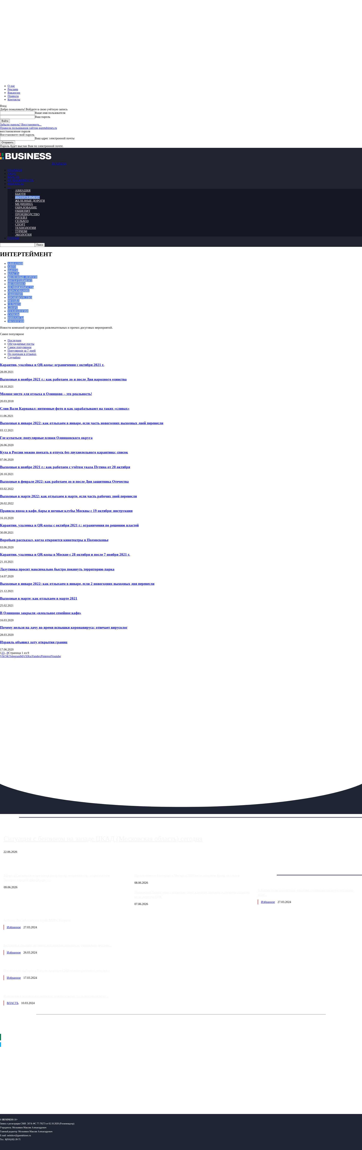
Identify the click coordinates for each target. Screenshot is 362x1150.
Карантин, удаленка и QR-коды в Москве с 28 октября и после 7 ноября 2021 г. (65, 554)
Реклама (13, 89)
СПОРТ (20, 224)
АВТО (12, 173)
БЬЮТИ (20, 194)
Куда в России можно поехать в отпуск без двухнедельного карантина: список (64, 452)
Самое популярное (19, 347)
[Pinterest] (4, 1098)
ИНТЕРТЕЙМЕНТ (27, 197)
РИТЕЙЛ (21, 217)
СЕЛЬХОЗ (21, 221)
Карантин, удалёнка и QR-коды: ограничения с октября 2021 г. (52, 365)
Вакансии (14, 92)
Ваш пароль (42, 116)
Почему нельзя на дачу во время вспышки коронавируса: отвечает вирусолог (64, 627)
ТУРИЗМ (21, 231)
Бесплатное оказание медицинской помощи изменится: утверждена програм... (58, 945)
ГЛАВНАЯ (15, 170)
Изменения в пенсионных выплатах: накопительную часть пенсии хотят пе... (56, 996)
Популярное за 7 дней (22, 350)
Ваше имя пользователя (50, 112)
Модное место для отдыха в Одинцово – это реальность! (46, 394)
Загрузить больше (269, 870)
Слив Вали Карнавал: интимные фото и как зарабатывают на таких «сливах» (65, 408)
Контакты (14, 99)
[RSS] (15, 1098)
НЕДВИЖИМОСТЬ (21, 180)
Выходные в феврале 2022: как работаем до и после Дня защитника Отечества (64, 481)
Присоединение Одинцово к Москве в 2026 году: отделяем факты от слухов (186, 875)
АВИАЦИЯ (23, 190)
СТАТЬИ (13, 238)
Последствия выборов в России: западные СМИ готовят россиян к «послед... (56, 970)
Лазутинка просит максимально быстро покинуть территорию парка (57, 569)
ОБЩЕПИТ (22, 211)
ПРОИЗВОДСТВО (27, 214)
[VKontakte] (36, 1098)
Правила (13, 96)
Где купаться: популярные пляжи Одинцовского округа (46, 438)
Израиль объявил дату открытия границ (33, 642)
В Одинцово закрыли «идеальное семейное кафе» (40, 613)
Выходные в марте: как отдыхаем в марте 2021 (38, 598)
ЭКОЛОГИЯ (23, 234)
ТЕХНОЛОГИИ (25, 227)
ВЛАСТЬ (13, 177)
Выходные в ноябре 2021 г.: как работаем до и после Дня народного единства (63, 379)
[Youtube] (58, 1098)
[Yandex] (47, 1098)
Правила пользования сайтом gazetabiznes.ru (28, 128)
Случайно (14, 357)
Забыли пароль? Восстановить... (20, 124)
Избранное (268, 902)
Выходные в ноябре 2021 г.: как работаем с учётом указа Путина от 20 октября (65, 467)
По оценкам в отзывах (22, 354)
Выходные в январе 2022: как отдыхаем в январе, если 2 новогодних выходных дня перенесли (77, 584)
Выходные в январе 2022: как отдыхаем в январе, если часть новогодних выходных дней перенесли (81, 423)
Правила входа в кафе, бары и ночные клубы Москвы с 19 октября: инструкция (66, 511)
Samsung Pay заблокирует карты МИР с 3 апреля (37, 920)
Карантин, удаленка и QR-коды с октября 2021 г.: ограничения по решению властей (69, 525)
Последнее (14, 340)
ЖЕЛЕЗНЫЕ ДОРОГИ (30, 200)
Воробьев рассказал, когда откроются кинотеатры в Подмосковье (54, 540)
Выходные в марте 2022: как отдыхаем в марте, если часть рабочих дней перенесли (68, 496)
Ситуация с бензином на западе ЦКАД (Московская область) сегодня (103, 838)
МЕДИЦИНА (24, 204)
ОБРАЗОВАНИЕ (26, 207)
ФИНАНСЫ (16, 183)
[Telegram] (25, 1098)
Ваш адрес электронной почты (54, 138)
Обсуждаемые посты (21, 343)
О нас (11, 85)
